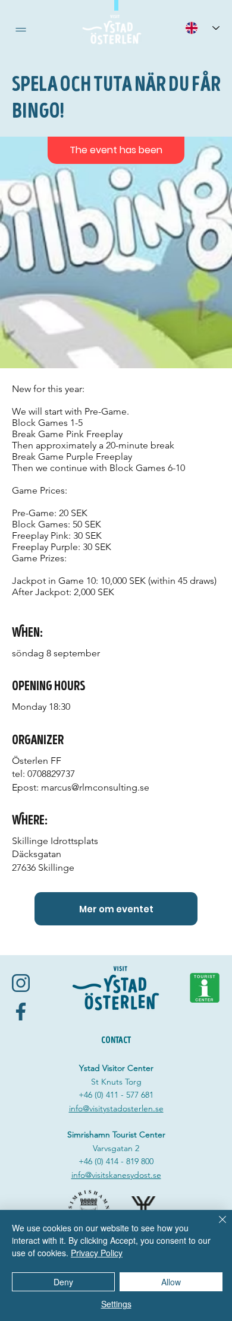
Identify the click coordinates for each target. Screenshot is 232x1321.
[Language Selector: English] (202, 27)
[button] (21, 30)
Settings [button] (116, 1304)
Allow (171, 1282)
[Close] (215, 1226)
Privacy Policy (97, 1253)
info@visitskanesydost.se (116, 1175)
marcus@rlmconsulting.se (95, 787)
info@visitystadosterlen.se (116, 1108)
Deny (63, 1282)
